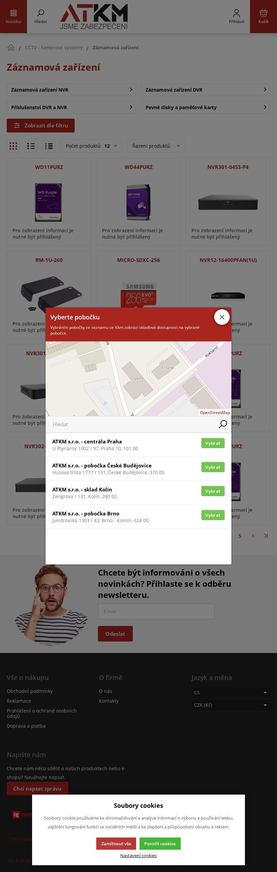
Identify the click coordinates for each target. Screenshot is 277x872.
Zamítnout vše (116, 844)
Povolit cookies (160, 844)
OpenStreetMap (215, 412)
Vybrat (212, 443)
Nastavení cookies (138, 855)
